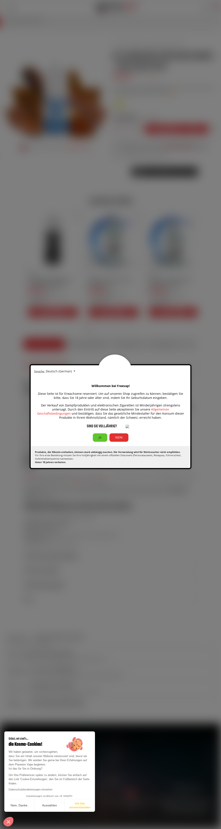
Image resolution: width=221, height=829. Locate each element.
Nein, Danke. (19, 805)
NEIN (119, 437)
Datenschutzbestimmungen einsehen (30, 789)
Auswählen (49, 805)
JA (100, 437)
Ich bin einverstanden (79, 805)
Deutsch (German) (59, 371)
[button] (8, 822)
